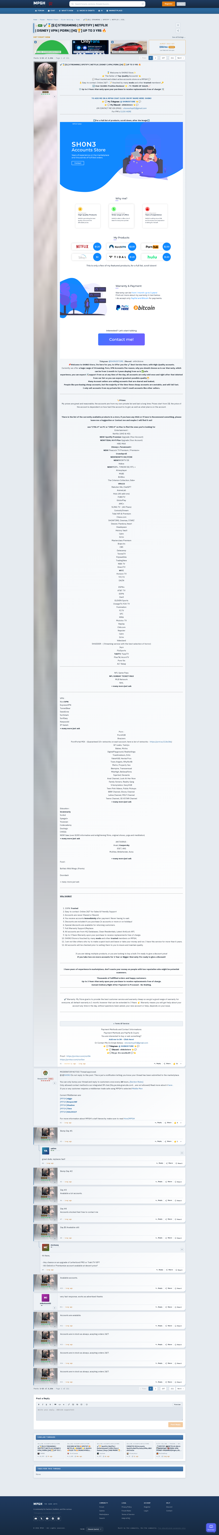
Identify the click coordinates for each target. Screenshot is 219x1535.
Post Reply (175, 1425)
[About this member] (54, 96)
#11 (61, 1307)
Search (102, 1518)
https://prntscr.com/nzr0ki (78, 1056)
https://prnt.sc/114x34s (160, 741)
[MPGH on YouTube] (47, 1518)
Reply (159, 1063)
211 (172, 58)
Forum (42, 20)
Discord (169, 1507)
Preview (177, 1404)
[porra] (50, 4)
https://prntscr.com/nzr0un (72, 1059)
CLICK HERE (125, 111)
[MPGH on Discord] (35, 1518)
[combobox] (107, 4)
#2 (61, 1123)
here (170, 1085)
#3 (61, 1141)
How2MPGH (129, 1118)
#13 (61, 1344)
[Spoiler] (77, 1404)
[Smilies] (87, 1404)
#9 (43, 1270)
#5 (61, 1182)
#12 (61, 1326)
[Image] (73, 1404)
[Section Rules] (136, 1082)
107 (163, 58)
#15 (61, 1382)
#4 (43, 1163)
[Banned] (45, 1073)
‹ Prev (143, 58)
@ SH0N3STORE (127, 101)
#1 (61, 1064)
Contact (169, 1511)
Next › (181, 58)
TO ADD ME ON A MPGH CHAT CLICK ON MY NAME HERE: (121, 98)
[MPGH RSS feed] (58, 1518)
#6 (61, 1200)
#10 (61, 1288)
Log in (181, 4)
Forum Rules (126, 1511)
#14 (61, 1363)
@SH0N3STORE (116, 361)
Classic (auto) (93, 1529)
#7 (61, 1219)
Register (168, 4)
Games (102, 1511)
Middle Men (137, 1088)
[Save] (178, 25)
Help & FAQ (126, 1518)
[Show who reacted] (181, 1063)
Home (35, 20)
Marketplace (104, 1514)
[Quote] (55, 1404)
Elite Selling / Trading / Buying (70, 20)
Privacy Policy (127, 1507)
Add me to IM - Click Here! (121, 1039)
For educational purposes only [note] (172, 1528)
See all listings (179, 37)
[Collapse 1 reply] (39, 1156)
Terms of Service (128, 1514)
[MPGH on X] (41, 1518)
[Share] (178, 30)
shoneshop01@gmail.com (136, 1042)
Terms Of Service (122, 1024)
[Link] (69, 1404)
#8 (61, 1238)
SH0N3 (67, 1075)
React (180, 1163)
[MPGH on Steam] (53, 1518)
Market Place (52, 20)
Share (168, 1063)
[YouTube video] (81, 1404)
